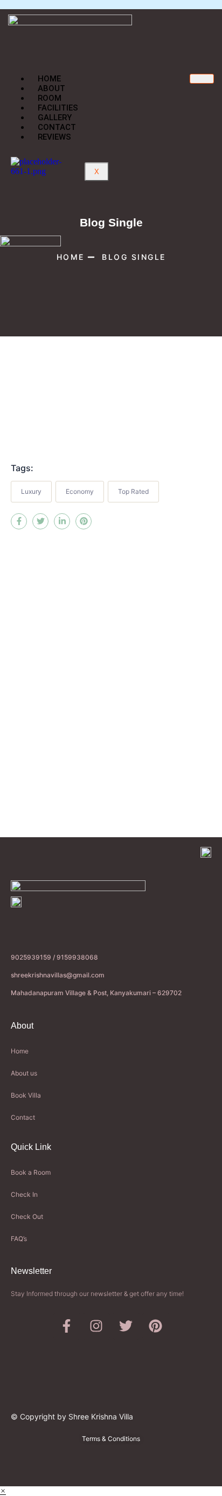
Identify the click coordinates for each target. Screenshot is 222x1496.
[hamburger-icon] (202, 79)
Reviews (54, 137)
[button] (3, 1490)
